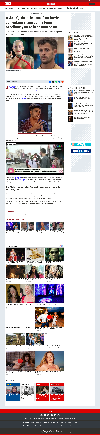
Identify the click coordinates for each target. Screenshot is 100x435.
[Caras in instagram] (68, 8)
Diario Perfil (28, 418)
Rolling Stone (56, 422)
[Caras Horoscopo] (81, 152)
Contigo (37, 422)
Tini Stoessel (17, 8)
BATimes (72, 418)
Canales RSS (26, 426)
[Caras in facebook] (71, 8)
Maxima (75, 422)
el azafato (24, 98)
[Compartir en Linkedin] (59, 82)
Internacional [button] (42, 4)
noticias (13, 385)
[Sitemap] (58, 415)
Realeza (32, 4)
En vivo (93, 4)
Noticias (15, 4)
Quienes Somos (35, 426)
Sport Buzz (64, 422)
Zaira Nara (60, 8)
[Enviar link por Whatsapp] (56, 82)
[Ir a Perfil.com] (92, 1)
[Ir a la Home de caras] (8, 5)
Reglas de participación (65, 426)
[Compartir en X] (53, 82)
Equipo (56, 426)
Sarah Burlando (25, 8)
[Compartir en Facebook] (50, 82)
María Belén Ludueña (51, 8)
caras (42, 385)
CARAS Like (51, 4)
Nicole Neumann (34, 8)
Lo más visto (73, 32)
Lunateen (66, 418)
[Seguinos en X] (74, 8)
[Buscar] (94, 8)
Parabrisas (60, 418)
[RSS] (55, 415)
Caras (32, 422)
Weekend (53, 418)
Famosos (20, 4)
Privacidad (50, 426)
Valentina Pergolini (9, 8)
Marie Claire (41, 418)
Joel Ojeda (9, 214)
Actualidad (26, 4)
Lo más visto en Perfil (76, 88)
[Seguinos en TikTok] (77, 8)
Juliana (59, 136)
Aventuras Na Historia (46, 422)
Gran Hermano (26, 214)
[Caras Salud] (81, 146)
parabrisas (57, 385)
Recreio (70, 422)
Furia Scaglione (22, 180)
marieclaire (27, 385)
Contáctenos (43, 426)
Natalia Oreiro (42, 8)
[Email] (62, 82)
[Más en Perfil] (13, 381)
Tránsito (75, 426)
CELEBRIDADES (32, 13)
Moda (36, 4)
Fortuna (48, 418)
